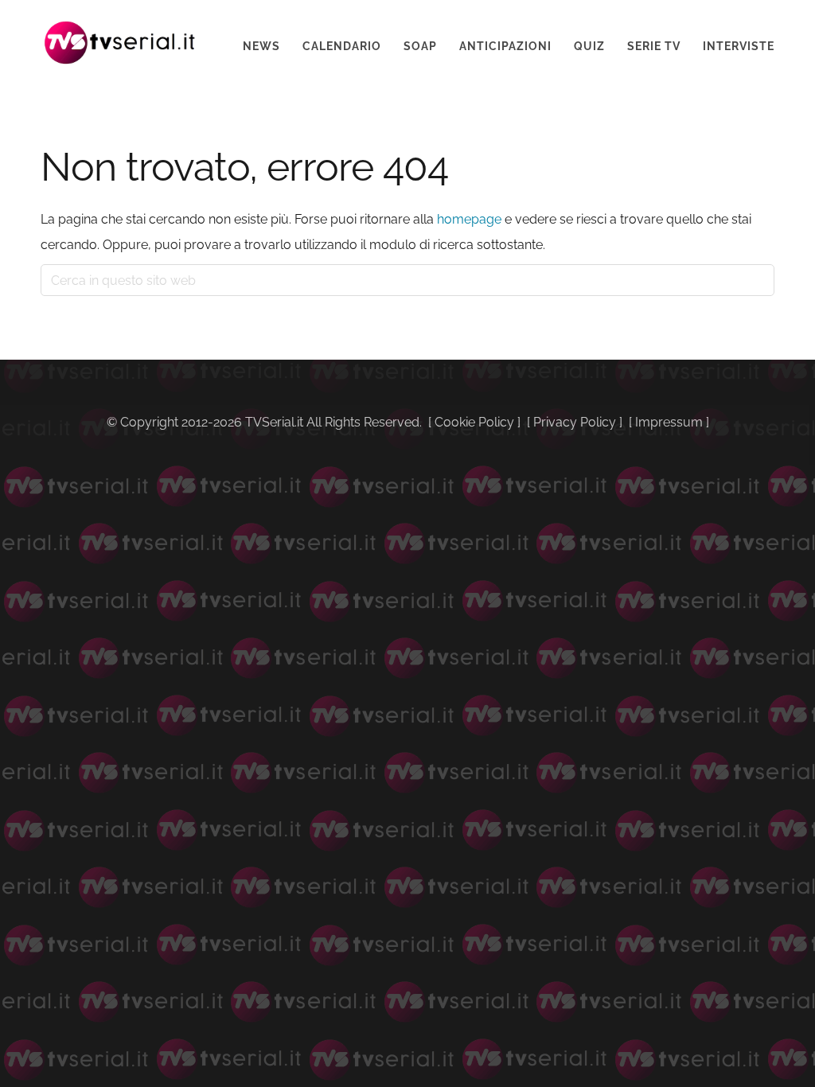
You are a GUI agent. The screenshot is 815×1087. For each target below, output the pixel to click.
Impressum (669, 422)
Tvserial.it (120, 42)
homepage (469, 219)
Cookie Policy (474, 422)
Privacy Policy (574, 422)
